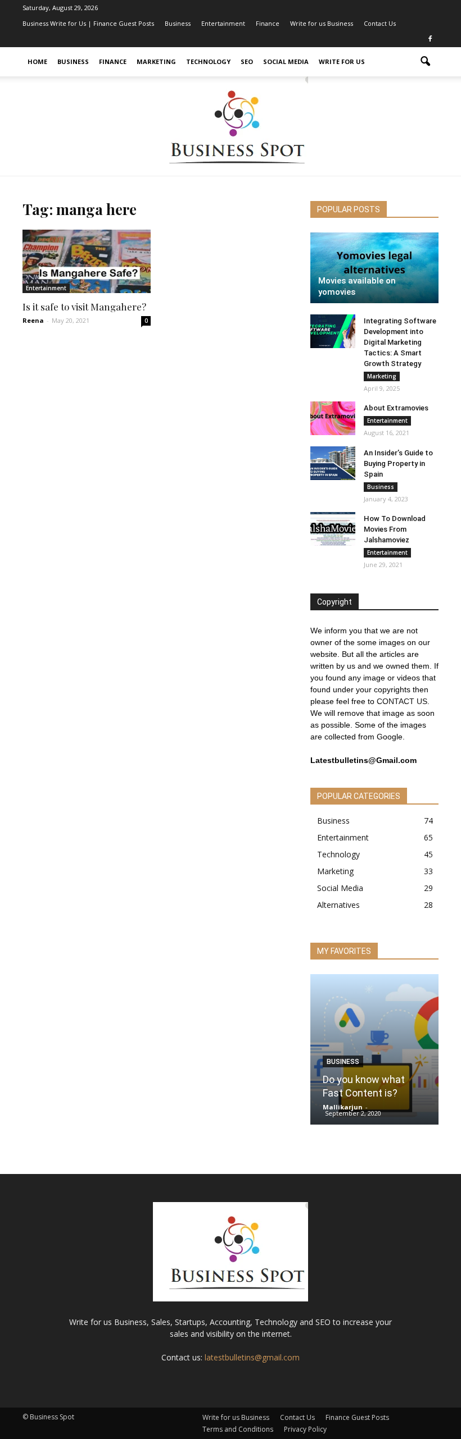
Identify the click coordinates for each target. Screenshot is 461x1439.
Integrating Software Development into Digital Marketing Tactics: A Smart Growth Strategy (400, 342)
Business (178, 23)
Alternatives (338, 904)
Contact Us (380, 23)
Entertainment (223, 23)
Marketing (156, 61)
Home (37, 61)
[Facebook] (430, 39)
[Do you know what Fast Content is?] (374, 1053)
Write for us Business (321, 23)
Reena (33, 320)
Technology (208, 61)
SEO (247, 61)
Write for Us (342, 61)
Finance (267, 23)
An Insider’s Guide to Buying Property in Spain (398, 463)
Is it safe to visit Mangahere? (84, 306)
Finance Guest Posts (357, 1417)
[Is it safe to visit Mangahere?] (86, 261)
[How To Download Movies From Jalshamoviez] (332, 529)
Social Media (286, 61)
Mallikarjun (343, 1107)
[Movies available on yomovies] (374, 267)
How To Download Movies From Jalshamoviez (395, 529)
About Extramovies (396, 408)
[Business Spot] (230, 126)
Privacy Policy (305, 1429)
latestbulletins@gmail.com (252, 1357)
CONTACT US (402, 701)
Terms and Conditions (237, 1429)
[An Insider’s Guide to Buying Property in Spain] (332, 463)
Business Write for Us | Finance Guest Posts (88, 23)
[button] (425, 61)
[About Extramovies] (332, 418)
